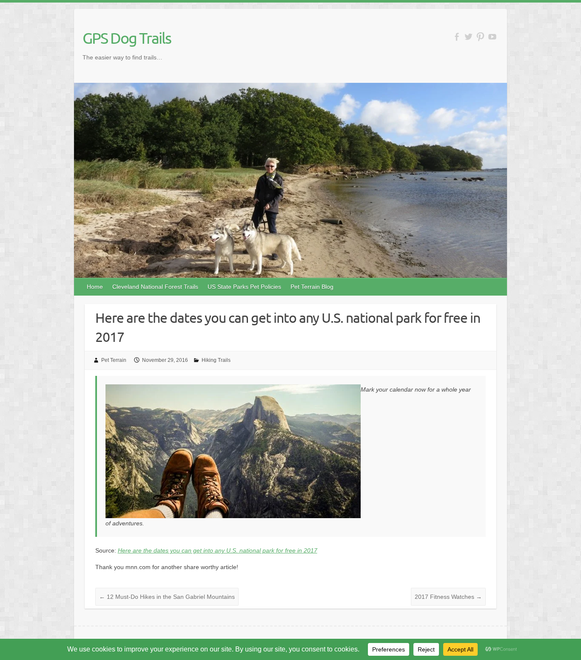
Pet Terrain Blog (311, 286)
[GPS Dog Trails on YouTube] (492, 36)
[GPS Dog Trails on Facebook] (456, 36)
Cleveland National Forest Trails (155, 286)
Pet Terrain (113, 360)
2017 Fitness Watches (448, 596)
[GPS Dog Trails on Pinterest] (480, 36)
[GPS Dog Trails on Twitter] (468, 36)
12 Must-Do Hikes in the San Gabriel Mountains (167, 596)
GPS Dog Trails (127, 38)
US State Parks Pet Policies (244, 286)
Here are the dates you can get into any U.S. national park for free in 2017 (217, 550)
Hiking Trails (216, 360)
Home (95, 286)
